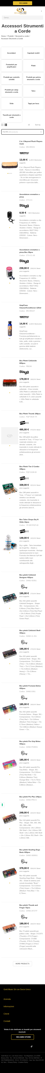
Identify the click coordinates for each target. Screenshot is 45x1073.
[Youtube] (28, 1047)
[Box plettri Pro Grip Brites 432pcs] (9, 764)
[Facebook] (14, 1047)
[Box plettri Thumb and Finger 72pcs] (9, 928)
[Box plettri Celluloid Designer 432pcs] (9, 598)
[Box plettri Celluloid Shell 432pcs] (9, 653)
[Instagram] (18, 1047)
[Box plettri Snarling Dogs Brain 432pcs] (9, 873)
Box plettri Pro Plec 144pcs (30, 797)
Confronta (26, 187)
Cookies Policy (23, 1062)
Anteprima (21, 187)
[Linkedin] (23, 1047)
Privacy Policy (12, 1062)
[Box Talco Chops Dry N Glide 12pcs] (9, 542)
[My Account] (38, 11)
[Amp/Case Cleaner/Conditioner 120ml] (9, 328)
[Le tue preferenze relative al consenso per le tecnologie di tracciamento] (2, 804)
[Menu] (3, 11)
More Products (22, 964)
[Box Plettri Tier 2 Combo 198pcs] (9, 488)
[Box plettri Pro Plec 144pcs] (9, 818)
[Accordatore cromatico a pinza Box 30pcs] (9, 273)
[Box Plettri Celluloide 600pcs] (9, 382)
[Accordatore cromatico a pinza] (9, 217)
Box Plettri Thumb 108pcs (30, 414)
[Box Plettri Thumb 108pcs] (9, 435)
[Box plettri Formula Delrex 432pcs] (9, 709)
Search (40, 18)
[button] (22, 3)
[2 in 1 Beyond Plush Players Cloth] (9, 163)
